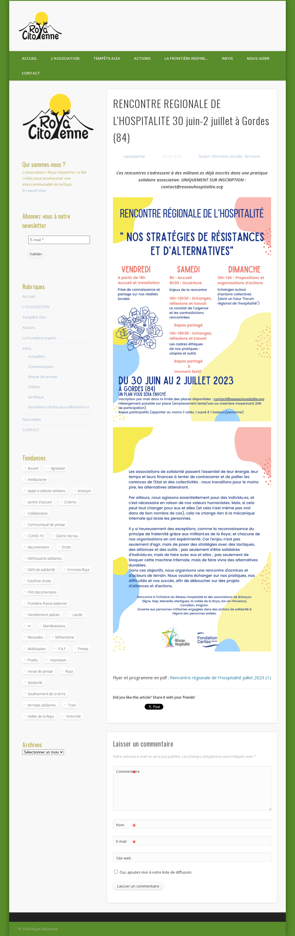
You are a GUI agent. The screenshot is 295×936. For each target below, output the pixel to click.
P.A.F (62, 648)
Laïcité (77, 614)
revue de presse (40, 671)
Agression (58, 468)
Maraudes (35, 637)
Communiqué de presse (46, 524)
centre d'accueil (40, 502)
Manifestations (54, 626)
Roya (69, 671)
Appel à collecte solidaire (46, 490)
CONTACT (31, 73)
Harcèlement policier (44, 614)
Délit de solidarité (41, 569)
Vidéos (34, 386)
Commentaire (126, 772)
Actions (142, 58)
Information (220, 156)
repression (58, 660)
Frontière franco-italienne (47, 603)
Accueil (29, 58)
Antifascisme (37, 479)
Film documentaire (42, 592)
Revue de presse (42, 376)
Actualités (36, 356)
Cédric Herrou (67, 535)
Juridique (36, 396)
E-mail (126, 842)
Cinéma (70, 502)
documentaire (38, 547)
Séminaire (252, 156)
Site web (123, 858)
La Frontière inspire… (186, 58)
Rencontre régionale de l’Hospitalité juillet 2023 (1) (220, 677)
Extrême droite (39, 580)
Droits (66, 547)
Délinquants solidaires (45, 558)
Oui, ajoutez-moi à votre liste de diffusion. (155, 872)
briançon (84, 490)
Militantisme (64, 637)
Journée (236, 156)
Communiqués (40, 366)
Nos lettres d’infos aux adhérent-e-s (58, 407)
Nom (126, 825)
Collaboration (38, 513)
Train (72, 705)
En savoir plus (34, 190)
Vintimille (73, 716)
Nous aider (258, 58)
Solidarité (35, 682)
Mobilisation (37, 648)
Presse (83, 648)
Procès (33, 660)
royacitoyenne (134, 156)
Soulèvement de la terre (47, 693)
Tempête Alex (106, 58)
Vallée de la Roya (41, 716)
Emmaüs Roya (78, 569)
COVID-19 (36, 535)
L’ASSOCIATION (65, 58)
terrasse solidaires (42, 705)
